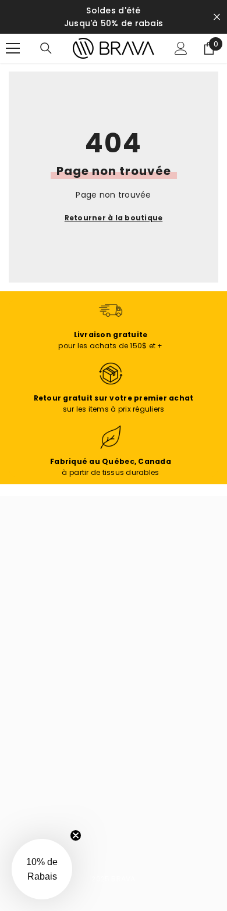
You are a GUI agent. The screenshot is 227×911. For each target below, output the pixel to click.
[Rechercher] (46, 48)
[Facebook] (23, 787)
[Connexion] (181, 48)
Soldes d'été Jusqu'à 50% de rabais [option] (113, 17)
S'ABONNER (52, 715)
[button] (42, 869)
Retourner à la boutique (114, 218)
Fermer (216, 17)
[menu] (13, 48)
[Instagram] (53, 787)
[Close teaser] (75, 835)
